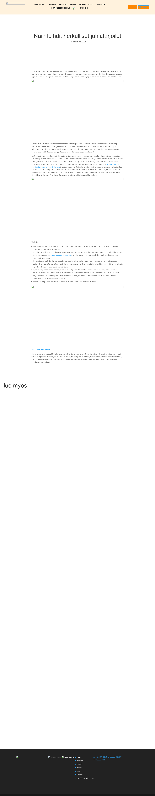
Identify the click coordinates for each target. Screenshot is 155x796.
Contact (100, 5)
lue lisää (9, 497)
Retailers (63, 5)
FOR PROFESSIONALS (60, 8)
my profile (143, 7)
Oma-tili (84, 8)
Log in (132, 7)
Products (39, 5)
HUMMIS (52, 5)
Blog (90, 5)
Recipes (82, 5)
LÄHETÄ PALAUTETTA (85, 778)
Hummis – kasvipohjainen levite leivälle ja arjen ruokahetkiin (48, 490)
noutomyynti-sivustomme (61, 255)
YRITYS (73, 5)
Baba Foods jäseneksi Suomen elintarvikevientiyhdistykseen (48, 721)
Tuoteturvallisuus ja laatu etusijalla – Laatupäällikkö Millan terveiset (54, 605)
